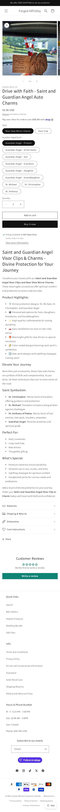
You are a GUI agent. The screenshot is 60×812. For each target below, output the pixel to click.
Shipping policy (46, 801)
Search (9, 604)
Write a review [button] (30, 576)
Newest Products (14, 618)
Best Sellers (12, 611)
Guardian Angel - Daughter (20, 170)
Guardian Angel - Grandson (20, 163)
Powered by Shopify (33, 796)
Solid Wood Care (14, 679)
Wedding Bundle (14, 625)
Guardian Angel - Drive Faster (21, 150)
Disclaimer (11, 672)
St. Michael (11, 184)
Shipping (5, 114)
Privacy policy (15, 801)
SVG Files (10, 632)
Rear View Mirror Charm (18, 131)
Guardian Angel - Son (17, 156)
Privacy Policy (13, 658)
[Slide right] (36, 81)
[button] (6, 11)
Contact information (31, 805)
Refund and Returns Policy (19, 693)
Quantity (6, 198)
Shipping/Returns (15, 686)
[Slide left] (23, 81)
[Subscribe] (45, 749)
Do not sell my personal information (24, 665)
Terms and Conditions (17, 652)
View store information (17, 242)
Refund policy (49, 796)
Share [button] (8, 539)
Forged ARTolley (18, 796)
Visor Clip (43, 131)
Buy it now (30, 224)
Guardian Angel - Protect (19, 143)
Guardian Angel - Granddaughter (23, 177)
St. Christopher (33, 184)
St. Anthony (12, 191)
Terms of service (30, 801)
